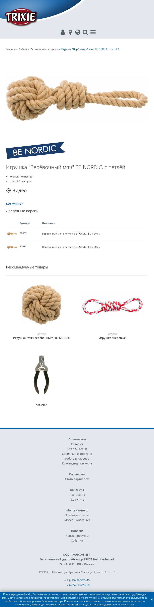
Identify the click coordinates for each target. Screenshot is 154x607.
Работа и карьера (77, 458)
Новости (77, 531)
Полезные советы (77, 515)
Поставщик (77, 495)
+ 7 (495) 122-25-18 (77, 585)
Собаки (23, 49)
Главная (11, 49)
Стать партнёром (77, 479)
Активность (38, 49)
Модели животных (77, 520)
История (77, 444)
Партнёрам (77, 474)
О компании (77, 439)
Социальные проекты (77, 454)
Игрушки (53, 49)
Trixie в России (77, 449)
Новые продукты (77, 536)
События (77, 540)
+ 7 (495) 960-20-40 (77, 580)
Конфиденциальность (77, 463)
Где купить (77, 499)
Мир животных (77, 510)
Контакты (77, 490)
